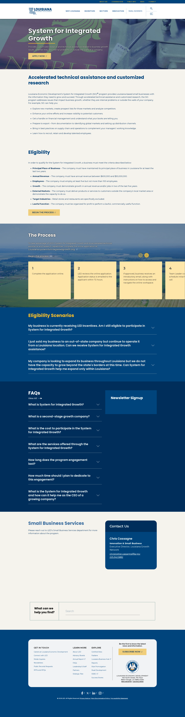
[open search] (151, 8)
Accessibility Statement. (119, 698)
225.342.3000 (138, 682)
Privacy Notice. (85, 698)
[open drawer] (151, 14)
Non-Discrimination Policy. (100, 698)
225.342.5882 (116, 557)
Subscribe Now (134, 651)
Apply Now (41, 56)
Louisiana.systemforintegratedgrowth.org (51, 249)
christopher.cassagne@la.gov (125, 554)
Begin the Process (46, 212)
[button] (140, 255)
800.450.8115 (126, 682)
